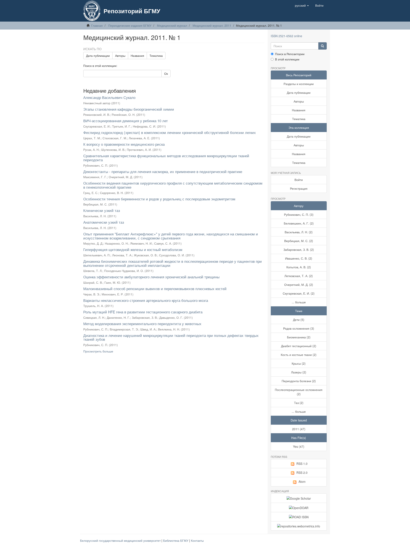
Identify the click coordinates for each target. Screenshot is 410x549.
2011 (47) (298, 429)
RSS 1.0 (302, 463)
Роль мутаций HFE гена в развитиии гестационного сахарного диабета (142, 311)
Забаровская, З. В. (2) (298, 249)
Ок (166, 73)
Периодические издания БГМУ (129, 25)
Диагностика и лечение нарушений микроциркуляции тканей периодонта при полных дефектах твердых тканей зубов (171, 337)
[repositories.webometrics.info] (299, 526)
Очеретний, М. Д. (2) (298, 284)
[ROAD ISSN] (299, 516)
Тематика (156, 55)
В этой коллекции (287, 59)
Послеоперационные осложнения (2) (298, 392)
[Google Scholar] (299, 498)
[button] (302, 5)
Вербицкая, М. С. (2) (298, 241)
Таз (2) (298, 403)
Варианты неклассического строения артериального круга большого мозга (145, 300)
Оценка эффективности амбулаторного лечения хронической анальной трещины (151, 276)
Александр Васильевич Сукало (109, 97)
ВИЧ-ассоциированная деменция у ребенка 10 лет (125, 120)
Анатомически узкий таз (103, 222)
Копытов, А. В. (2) (298, 267)
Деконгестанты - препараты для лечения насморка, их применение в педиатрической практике (162, 171)
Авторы (120, 55)
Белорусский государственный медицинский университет (120, 540)
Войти (298, 180)
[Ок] (322, 46)
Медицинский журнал (172, 25)
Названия (137, 55)
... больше (299, 302)
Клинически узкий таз (101, 210)
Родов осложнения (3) (298, 328)
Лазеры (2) (298, 372)
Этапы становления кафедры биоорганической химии (128, 109)
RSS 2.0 (302, 472)
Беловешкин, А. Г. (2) (299, 223)
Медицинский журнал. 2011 (212, 25)
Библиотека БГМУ (176, 540)
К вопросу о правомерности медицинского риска (124, 144)
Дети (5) (298, 319)
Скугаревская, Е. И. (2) (299, 293)
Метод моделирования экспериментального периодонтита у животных (142, 323)
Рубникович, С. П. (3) (298, 214)
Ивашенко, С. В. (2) (298, 258)
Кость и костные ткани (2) (298, 354)
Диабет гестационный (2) (298, 346)
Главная (97, 25)
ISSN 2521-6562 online (286, 36)
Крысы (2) (299, 363)
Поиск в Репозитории (290, 54)
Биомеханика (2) (298, 337)
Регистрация (299, 188)
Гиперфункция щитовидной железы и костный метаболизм (132, 249)
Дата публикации (98, 55)
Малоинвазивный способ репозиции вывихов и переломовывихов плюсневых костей (155, 288)
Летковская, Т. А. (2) (298, 276)
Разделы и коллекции (299, 84)
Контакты (197, 540)
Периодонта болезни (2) (299, 381)
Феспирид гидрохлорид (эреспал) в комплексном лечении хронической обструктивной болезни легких (169, 132)
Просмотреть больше (98, 351)
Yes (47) (298, 446)
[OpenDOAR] (299, 507)
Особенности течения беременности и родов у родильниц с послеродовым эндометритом (159, 198)
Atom (302, 481)
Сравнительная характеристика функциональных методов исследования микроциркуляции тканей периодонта (166, 157)
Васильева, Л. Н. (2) (299, 232)
